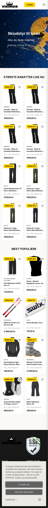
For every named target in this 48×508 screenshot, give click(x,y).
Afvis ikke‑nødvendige (24, 492)
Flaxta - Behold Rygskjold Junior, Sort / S (35, 283)
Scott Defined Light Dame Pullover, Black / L (12, 364)
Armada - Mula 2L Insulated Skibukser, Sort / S (12, 151)
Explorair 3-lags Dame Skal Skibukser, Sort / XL (35, 230)
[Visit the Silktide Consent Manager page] (39, 499)
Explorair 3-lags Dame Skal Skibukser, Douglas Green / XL (12, 230)
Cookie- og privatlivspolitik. (26, 477)
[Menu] (44, 4)
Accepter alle (24, 485)
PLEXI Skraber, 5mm (35, 323)
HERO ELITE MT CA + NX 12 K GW (12, 324)
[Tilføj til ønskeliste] (19, 87)
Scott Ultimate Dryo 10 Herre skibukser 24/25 (12, 191)
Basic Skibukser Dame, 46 (33, 403)
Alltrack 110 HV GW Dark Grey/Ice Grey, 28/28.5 (34, 364)
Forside (5, 461)
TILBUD (30, 5)
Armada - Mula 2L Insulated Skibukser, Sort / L (12, 112)
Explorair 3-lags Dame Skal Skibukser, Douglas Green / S (35, 191)
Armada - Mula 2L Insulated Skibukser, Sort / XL (35, 151)
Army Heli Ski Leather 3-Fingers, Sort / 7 (12, 403)
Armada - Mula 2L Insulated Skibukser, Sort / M (35, 112)
